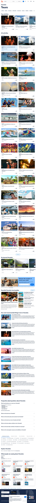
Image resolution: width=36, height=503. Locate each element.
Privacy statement (11, 287)
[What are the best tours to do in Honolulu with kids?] (34, 420)
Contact (18, 491)
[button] (8, 22)
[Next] (34, 23)
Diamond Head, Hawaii (4, 406)
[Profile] (34, 1)
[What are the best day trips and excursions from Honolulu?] (34, 417)
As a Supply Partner (31, 491)
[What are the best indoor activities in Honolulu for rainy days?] (34, 426)
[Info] (4, 35)
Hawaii (8, 488)
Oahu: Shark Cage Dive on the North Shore (6, 461)
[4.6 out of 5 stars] (3, 458)
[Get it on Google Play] (13, 492)
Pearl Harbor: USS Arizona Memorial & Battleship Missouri (18, 461)
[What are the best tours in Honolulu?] (34, 413)
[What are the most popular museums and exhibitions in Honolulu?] (34, 430)
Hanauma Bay (3, 407)
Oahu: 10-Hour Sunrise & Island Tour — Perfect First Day (29, 461)
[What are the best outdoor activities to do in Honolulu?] (34, 423)
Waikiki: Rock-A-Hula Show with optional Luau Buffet (6, 474)
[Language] (31, 1)
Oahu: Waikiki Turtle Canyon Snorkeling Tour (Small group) (28, 474)
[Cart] (28, 1)
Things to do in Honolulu (13, 488)
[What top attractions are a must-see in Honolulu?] (34, 403)
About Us (27, 491)
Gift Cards (27, 496)
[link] (8, 22)
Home (2, 488)
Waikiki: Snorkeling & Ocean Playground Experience (16, 474)
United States (5, 488)
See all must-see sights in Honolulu (5, 410)
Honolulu (9, 450)
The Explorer (27, 498)
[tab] (5, 436)
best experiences (18, 450)
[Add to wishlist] (13, 16)
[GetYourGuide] (2, 1)
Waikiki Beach (3, 405)
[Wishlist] (25, 1)
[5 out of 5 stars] (6, 462)
